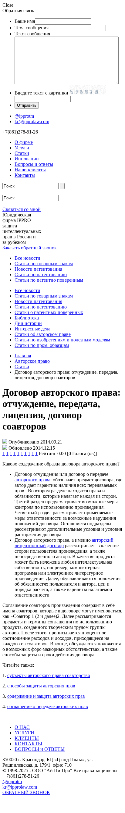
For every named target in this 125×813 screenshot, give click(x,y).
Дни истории (28, 323)
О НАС (22, 727)
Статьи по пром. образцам (42, 345)
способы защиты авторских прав (41, 685)
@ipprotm (24, 116)
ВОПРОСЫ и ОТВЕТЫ (40, 749)
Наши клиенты (30, 169)
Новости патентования (38, 269)
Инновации (27, 158)
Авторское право (32, 361)
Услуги (22, 147)
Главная (23, 355)
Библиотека (27, 317)
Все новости (27, 258)
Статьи (22, 153)
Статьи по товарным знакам (44, 263)
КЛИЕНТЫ (27, 738)
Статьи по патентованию (41, 274)
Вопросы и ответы (34, 164)
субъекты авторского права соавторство (48, 675)
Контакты (25, 175)
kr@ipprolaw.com (32, 121)
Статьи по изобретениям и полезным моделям (62, 339)
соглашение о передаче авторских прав (47, 706)
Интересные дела (32, 328)
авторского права (32, 479)
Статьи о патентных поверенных (49, 312)
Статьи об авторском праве (43, 334)
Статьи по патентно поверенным (49, 280)
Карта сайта (14, 800)
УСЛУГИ (24, 732)
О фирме (24, 142)
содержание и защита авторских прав (46, 696)
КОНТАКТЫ (28, 743)
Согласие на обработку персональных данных (50, 807)
